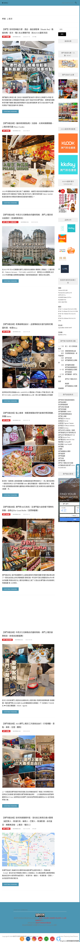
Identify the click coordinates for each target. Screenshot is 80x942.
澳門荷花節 (68, 358)
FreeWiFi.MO (62, 468)
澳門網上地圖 (62, 416)
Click (78, 471)
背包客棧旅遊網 (63, 404)
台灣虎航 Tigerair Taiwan (66, 423)
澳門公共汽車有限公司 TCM (66, 435)
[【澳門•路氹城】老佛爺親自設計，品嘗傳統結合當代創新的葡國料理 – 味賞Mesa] (28, 362)
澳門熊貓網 (61, 456)
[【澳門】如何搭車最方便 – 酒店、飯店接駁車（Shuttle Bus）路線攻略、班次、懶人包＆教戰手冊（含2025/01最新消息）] (28, 67)
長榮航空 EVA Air (63, 421)
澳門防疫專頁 (62, 402)
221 (35, 828)
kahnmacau (17, 36)
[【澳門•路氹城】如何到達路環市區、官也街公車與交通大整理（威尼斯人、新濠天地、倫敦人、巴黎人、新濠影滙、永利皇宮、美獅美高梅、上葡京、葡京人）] (28, 849)
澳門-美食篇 (6, 130)
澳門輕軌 (61, 447)
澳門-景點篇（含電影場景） (10, 222)
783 (35, 36)
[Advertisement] (28, 305)
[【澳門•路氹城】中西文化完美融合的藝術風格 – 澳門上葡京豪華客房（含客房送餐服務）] (28, 670)
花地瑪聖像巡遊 (69, 353)
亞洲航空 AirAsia (63, 428)
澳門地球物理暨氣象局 (65, 414)
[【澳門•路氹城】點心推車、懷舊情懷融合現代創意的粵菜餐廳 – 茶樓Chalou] (28, 451)
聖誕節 (67, 384)
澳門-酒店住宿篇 (7, 640)
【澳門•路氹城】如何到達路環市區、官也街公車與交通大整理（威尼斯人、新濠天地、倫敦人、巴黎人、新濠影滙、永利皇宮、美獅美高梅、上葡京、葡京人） (27, 821)
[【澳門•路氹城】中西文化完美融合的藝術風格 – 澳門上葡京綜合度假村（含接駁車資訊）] (28, 246)
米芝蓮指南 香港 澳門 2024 (66, 465)
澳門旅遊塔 (61, 454)
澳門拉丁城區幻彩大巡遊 (65, 463)
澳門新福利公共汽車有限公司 (67, 432)
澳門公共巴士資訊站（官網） (67, 430)
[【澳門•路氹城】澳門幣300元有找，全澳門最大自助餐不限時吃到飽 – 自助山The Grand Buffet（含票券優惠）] (28, 545)
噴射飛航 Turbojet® (64, 442)
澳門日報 (61, 458)
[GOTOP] (58, 938)
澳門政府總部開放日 (71, 367)
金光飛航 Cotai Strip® (65, 444)
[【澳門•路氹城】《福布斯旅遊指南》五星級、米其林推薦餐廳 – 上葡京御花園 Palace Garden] (28, 161)
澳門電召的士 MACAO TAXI (66, 440)
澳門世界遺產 (62, 409)
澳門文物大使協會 (63, 407)
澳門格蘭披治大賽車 (71, 370)
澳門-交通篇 (6, 36)
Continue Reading (10, 111)
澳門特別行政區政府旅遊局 (66, 400)
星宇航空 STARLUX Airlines (66, 425)
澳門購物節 (68, 374)
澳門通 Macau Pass (64, 437)
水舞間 (60, 449)
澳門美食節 (68, 372)
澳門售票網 (61, 461)
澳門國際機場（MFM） (65, 411)
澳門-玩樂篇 (6, 731)
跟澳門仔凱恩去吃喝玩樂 (43, 923)
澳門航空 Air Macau (64, 418)
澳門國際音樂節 (69, 365)
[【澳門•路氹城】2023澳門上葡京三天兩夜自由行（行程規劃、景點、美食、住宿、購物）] (28, 761)
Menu (6, 3)
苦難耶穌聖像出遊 (70, 351)
